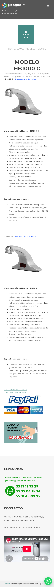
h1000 (25, 76)
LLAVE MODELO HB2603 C (15, 392)
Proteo (7, 584)
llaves (20, 49)
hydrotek (41, 76)
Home (11, 49)
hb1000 (32, 76)
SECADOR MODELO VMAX (15, 390)
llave (48, 76)
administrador (15, 73)
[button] (48, 581)
